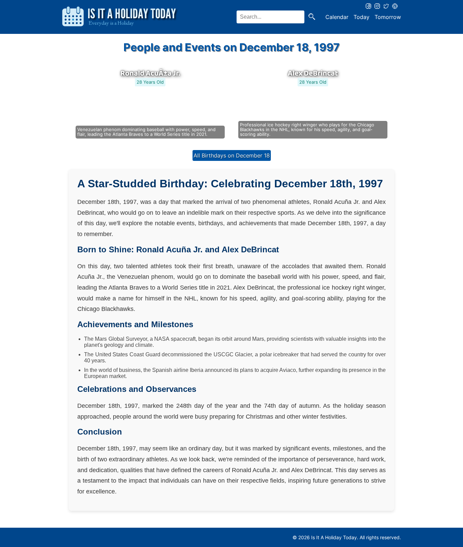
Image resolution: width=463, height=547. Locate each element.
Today (361, 17)
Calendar (336, 17)
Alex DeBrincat (313, 73)
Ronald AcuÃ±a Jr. (150, 73)
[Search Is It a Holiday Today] (311, 17)
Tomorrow (388, 17)
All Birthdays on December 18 (232, 155)
